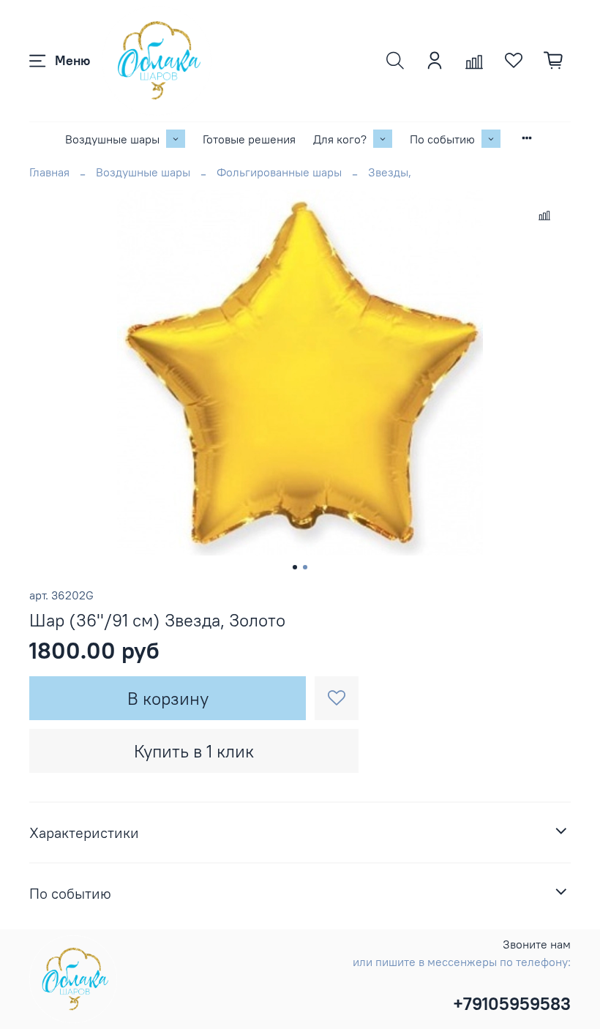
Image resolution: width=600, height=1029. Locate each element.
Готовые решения (249, 139)
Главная (49, 172)
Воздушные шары (112, 139)
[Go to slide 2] (305, 567)
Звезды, (389, 172)
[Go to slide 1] (295, 567)
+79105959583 (512, 1003)
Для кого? (340, 139)
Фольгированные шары (279, 172)
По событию (442, 139)
